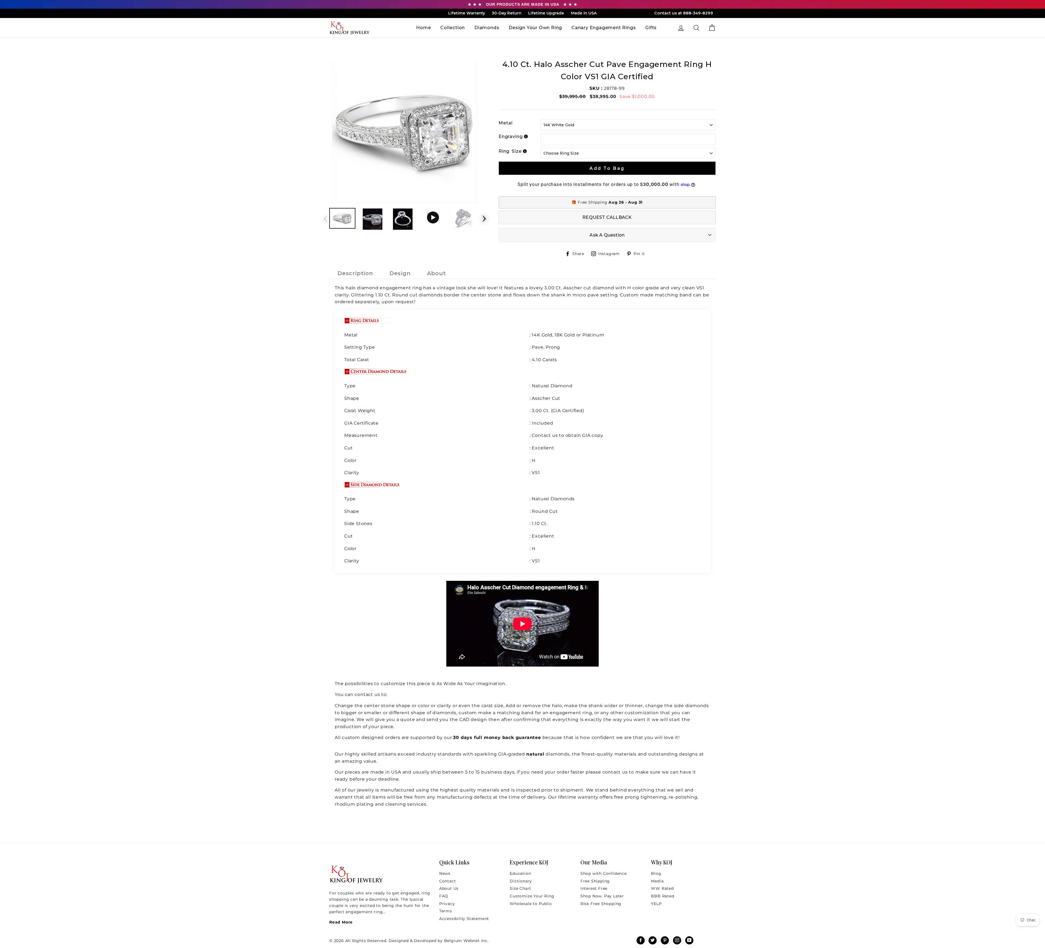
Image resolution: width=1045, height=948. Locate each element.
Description (355, 273)
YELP (656, 903)
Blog (656, 873)
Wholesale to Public (531, 903)
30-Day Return (506, 13)
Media (657, 881)
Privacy (447, 903)
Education (520, 873)
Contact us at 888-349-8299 (683, 13)
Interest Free (593, 888)
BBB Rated (662, 896)
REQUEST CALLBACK (607, 217)
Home (423, 27)
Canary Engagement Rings (603, 27)
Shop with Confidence (603, 873)
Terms (445, 911)
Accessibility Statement (464, 918)
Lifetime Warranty (466, 13)
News (444, 873)
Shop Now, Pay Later (602, 896)
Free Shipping (595, 881)
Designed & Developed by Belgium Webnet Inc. (438, 940)
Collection (452, 27)
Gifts (651, 27)
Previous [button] (325, 216)
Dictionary (521, 881)
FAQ (443, 896)
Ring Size (510, 151)
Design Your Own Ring (535, 27)
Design (400, 273)
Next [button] (484, 216)
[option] (404, 131)
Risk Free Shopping (600, 903)
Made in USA (584, 13)
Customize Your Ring (532, 896)
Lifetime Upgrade (546, 13)
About (436, 273)
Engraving (511, 136)
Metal (506, 122)
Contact (447, 881)
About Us (449, 888)
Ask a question (607, 235)
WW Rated (662, 888)
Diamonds (486, 27)
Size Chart (520, 888)
